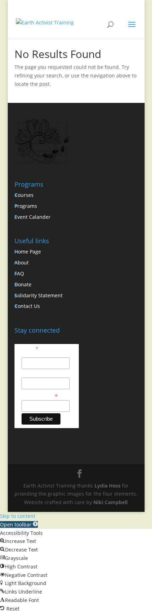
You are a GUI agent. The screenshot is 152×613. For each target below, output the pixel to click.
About (21, 262)
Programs (25, 206)
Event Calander (32, 217)
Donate (22, 284)
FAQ (19, 273)
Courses (24, 195)
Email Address (40, 395)
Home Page (27, 251)
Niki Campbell (110, 502)
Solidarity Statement (38, 295)
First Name (34, 353)
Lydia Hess (107, 485)
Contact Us (27, 306)
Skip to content (17, 516)
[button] (19, 524)
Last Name (34, 373)
